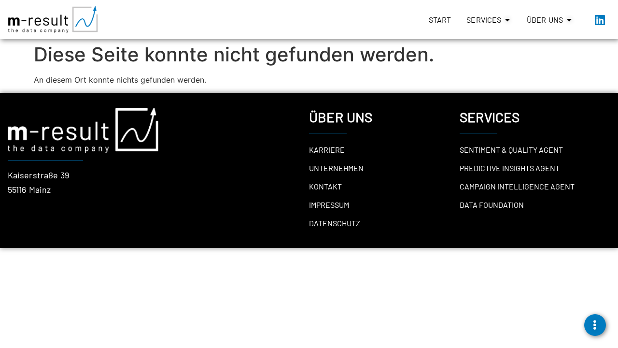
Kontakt (325, 186)
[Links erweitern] (595, 325)
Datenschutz (334, 223)
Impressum (329, 204)
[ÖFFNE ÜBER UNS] (569, 20)
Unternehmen (336, 168)
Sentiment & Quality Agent (511, 149)
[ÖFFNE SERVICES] (507, 20)
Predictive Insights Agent (510, 168)
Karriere (327, 149)
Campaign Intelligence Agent (517, 186)
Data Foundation (492, 204)
